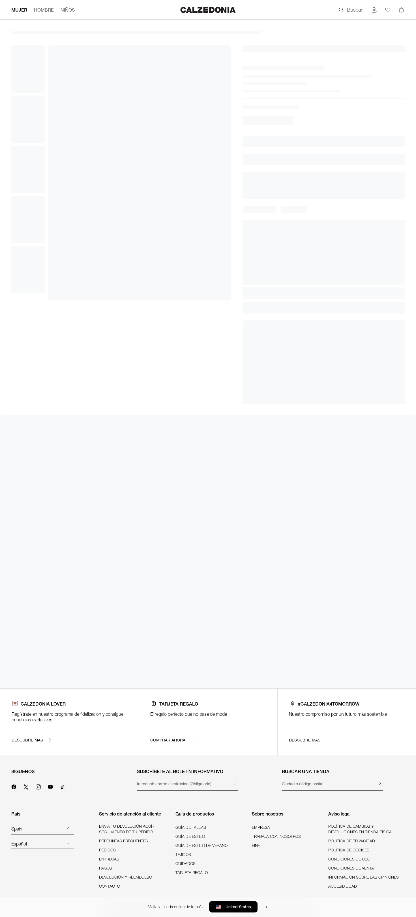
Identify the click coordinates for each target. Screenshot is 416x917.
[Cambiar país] (67, 827)
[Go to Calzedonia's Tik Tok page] (62, 786)
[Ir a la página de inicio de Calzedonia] (208, 10)
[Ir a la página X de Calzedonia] (26, 786)
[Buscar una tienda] (379, 783)
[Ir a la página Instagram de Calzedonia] (38, 786)
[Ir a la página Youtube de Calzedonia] (50, 786)
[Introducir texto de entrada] (234, 783)
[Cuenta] (374, 10)
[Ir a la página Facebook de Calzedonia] (13, 786)
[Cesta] (401, 10)
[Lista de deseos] (387, 10)
